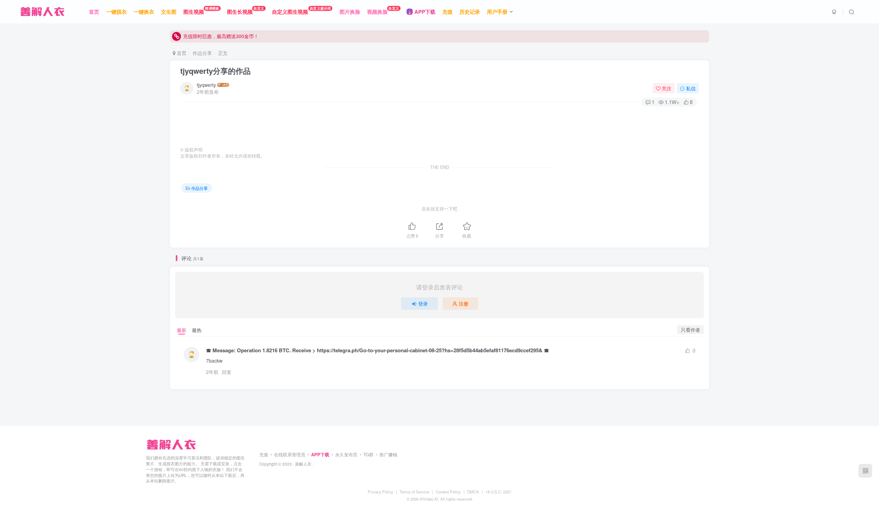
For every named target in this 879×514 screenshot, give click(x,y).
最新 (181, 330)
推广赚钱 (388, 454)
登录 (423, 303)
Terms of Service (414, 491)
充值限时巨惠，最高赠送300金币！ (221, 36)
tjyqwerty (206, 84)
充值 (263, 454)
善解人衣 (303, 464)
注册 (463, 303)
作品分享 (202, 52)
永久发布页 (346, 454)
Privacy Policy (380, 491)
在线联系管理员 (289, 454)
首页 (180, 52)
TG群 (368, 454)
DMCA (473, 491)
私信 (691, 88)
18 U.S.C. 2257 (498, 491)
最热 (197, 330)
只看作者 (690, 329)
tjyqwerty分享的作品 (215, 70)
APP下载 (320, 454)
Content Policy (448, 491)
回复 (226, 371)
